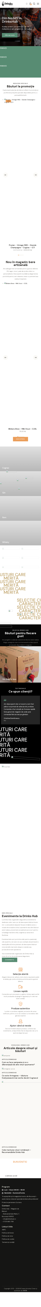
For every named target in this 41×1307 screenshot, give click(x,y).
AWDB (25, 1291)
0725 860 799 (8, 1221)
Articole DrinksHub (9, 1059)
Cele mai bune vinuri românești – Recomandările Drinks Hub (16, 1151)
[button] (38, 3)
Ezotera (18, 1202)
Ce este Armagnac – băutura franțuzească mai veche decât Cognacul (20, 1076)
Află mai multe (10, 35)
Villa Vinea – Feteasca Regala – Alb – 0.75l (22, 245)
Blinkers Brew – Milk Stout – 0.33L (22, 429)
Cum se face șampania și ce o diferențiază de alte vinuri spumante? (18, 1063)
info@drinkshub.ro (9, 1219)
